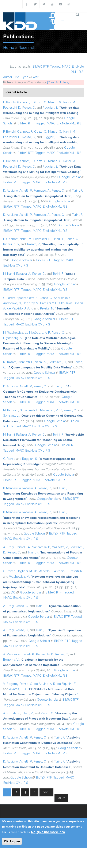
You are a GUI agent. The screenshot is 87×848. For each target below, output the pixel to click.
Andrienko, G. (63, 298)
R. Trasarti (9, 362)
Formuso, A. (42, 190)
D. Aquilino (10, 190)
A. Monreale (11, 654)
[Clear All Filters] (58, 82)
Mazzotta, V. (60, 547)
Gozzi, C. (40, 102)
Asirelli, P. (25, 190)
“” (37, 196)
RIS (81, 71)
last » (61, 797)
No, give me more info (48, 832)
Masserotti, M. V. (51, 410)
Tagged (55, 66)
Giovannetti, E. (29, 410)
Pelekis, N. (47, 308)
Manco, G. (55, 102)
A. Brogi (8, 547)
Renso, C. (28, 107)
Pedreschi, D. (12, 107)
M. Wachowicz (13, 332)
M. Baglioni (10, 410)
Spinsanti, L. (11, 415)
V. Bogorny (10, 683)
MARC (66, 66)
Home (8, 47)
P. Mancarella (12, 488)
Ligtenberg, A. (12, 338)
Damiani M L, (48, 303)
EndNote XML (66, 123)
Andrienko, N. (12, 303)
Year (35, 77)
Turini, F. (77, 190)
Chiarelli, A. (22, 547)
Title (16, 77)
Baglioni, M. (25, 571)
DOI (15, 592)
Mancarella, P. (41, 547)
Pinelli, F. (58, 239)
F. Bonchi (9, 102)
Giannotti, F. (25, 102)
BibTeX (37, 66)
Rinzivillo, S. (11, 244)
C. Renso (9, 458)
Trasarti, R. (33, 244)
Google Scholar (71, 177)
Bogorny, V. (31, 303)
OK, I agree (12, 841)
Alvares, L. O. (18, 689)
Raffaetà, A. (23, 273)
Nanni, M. (69, 102)
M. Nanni (9, 273)
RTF (46, 66)
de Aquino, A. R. (45, 683)
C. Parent (9, 298)
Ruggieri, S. (50, 107)
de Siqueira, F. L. (68, 683)
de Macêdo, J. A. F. (20, 308)
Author (7, 77)
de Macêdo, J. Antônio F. (51, 571)
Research (26, 47)
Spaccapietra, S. (27, 298)
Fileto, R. (27, 713)
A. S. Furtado (11, 713)
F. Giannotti (10, 239)
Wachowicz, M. (19, 576)
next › (46, 792)
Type (24, 77)
